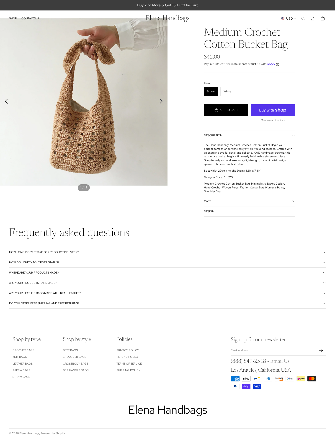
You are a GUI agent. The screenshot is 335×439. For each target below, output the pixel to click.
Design (209, 211)
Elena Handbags (29, 433)
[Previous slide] (5, 102)
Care (207, 201)
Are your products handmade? (33, 283)
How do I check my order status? (34, 262)
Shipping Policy (128, 370)
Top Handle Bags (75, 370)
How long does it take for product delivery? (44, 252)
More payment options (273, 120)
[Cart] (323, 18)
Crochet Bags (23, 350)
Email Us (279, 361)
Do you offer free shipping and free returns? (44, 303)
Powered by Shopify (53, 433)
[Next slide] (162, 102)
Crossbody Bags (75, 363)
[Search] (303, 18)
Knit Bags (20, 357)
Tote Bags (70, 350)
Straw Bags (21, 377)
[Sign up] (321, 350)
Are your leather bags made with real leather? (45, 293)
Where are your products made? (34, 272)
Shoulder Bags (74, 357)
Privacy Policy (127, 350)
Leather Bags (23, 363)
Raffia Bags (21, 370)
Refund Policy (127, 357)
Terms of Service (129, 363)
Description (213, 135)
